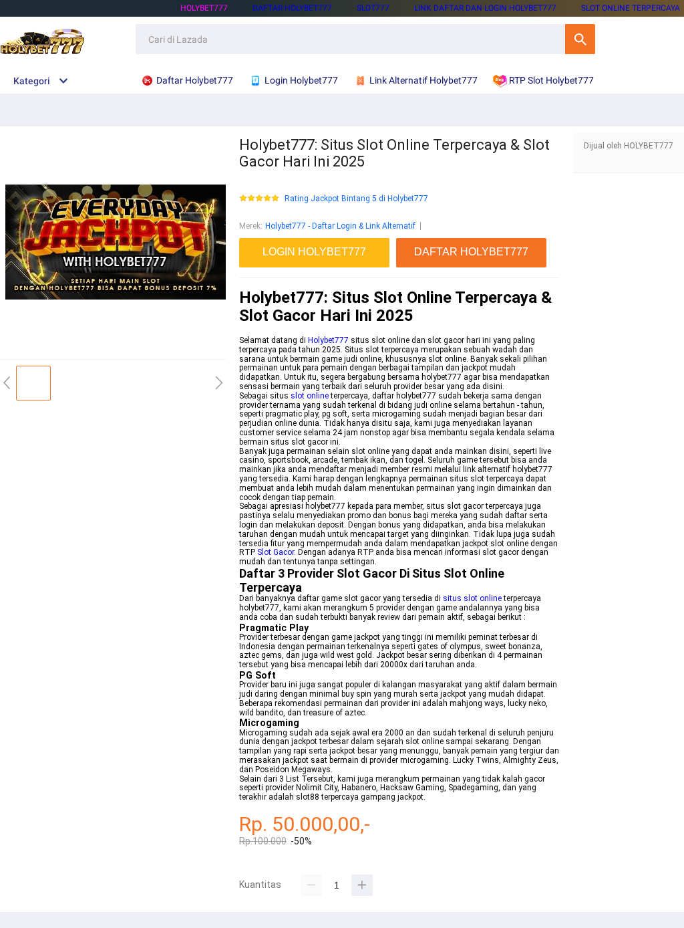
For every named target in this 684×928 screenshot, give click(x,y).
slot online (310, 395)
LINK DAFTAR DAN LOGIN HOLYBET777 (485, 8)
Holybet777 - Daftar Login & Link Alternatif (340, 226)
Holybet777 (328, 340)
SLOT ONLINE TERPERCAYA (630, 8)
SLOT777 (373, 8)
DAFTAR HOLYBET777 (292, 8)
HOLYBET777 (204, 8)
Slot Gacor (275, 552)
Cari (580, 39)
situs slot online (472, 598)
